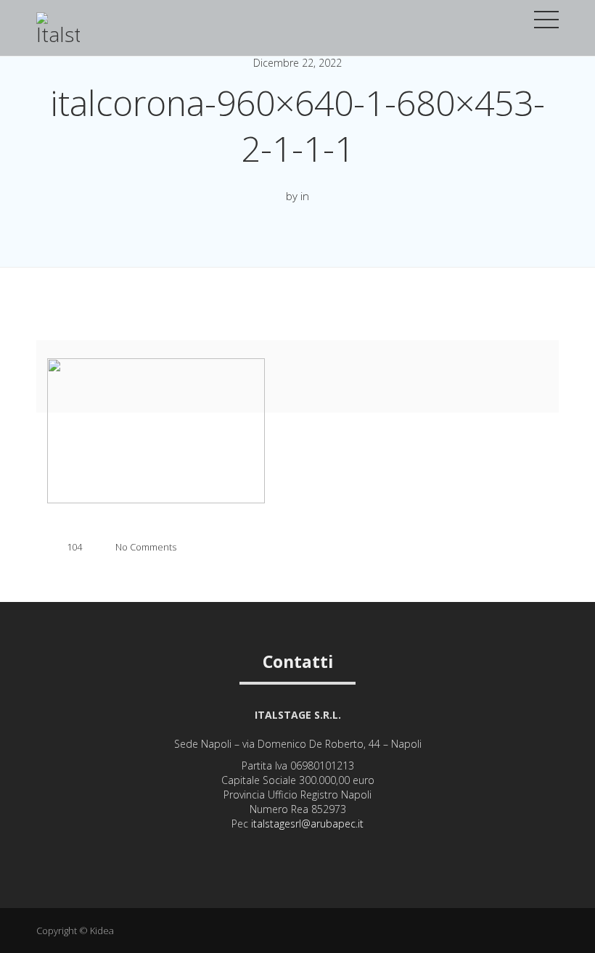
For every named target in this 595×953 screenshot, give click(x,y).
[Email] (317, 846)
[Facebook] (298, 846)
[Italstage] (58, 35)
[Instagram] (278, 846)
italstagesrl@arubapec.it (307, 823)
